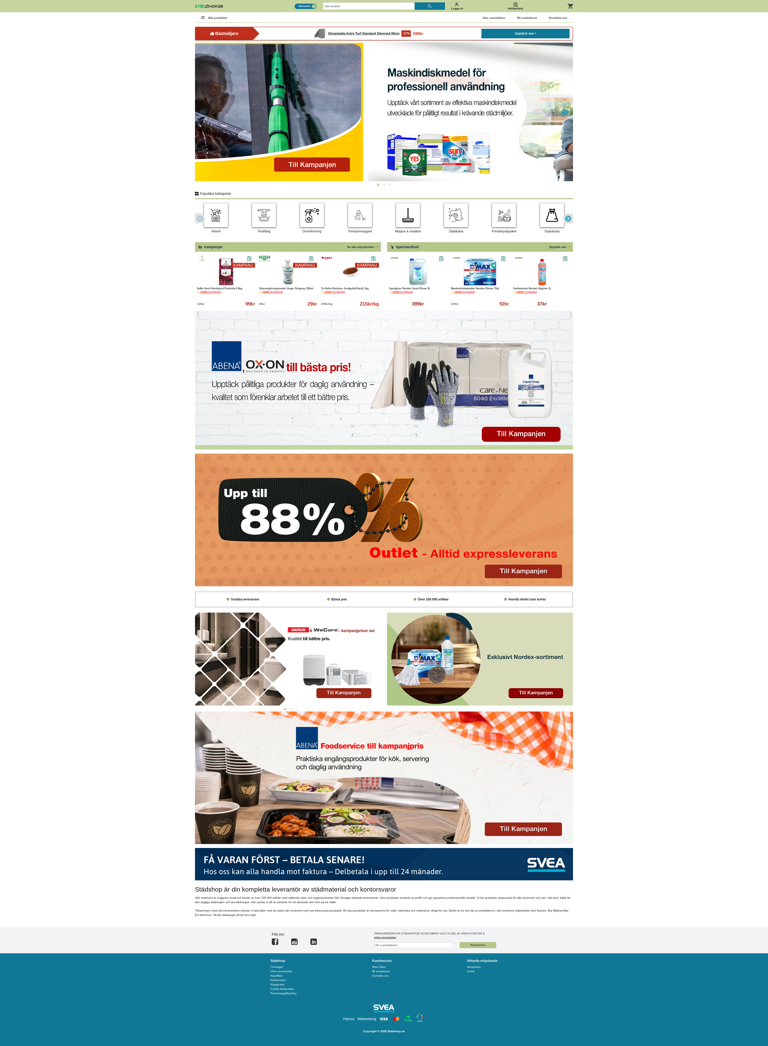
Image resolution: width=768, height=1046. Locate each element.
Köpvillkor (276, 975)
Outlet (471, 971)
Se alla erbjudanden (361, 247)
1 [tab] (378, 185)
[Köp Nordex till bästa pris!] (480, 659)
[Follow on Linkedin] (313, 943)
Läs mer (245, 279)
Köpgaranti (277, 984)
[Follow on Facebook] (275, 943)
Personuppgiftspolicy (283, 993)
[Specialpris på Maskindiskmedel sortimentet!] (384, 111)
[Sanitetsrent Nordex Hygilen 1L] (542, 272)
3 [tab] (390, 185)
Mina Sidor (379, 966)
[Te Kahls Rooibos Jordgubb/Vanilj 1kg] (350, 272)
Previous (203, 112)
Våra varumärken (281, 971)
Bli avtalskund (381, 971)
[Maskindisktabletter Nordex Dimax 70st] (480, 272)
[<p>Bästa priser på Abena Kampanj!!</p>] (384, 380)
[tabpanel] (384, 111)
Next (565, 112)
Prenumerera (477, 945)
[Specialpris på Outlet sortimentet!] (384, 519)
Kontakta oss (380, 975)
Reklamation (278, 980)
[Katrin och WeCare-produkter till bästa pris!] (288, 659)
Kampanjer (474, 966)
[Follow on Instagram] (294, 943)
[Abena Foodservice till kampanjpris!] (384, 777)
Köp (403, 279)
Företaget (276, 966)
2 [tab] (384, 185)
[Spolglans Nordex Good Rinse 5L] (418, 272)
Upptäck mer (524, 33)
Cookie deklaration (282, 988)
